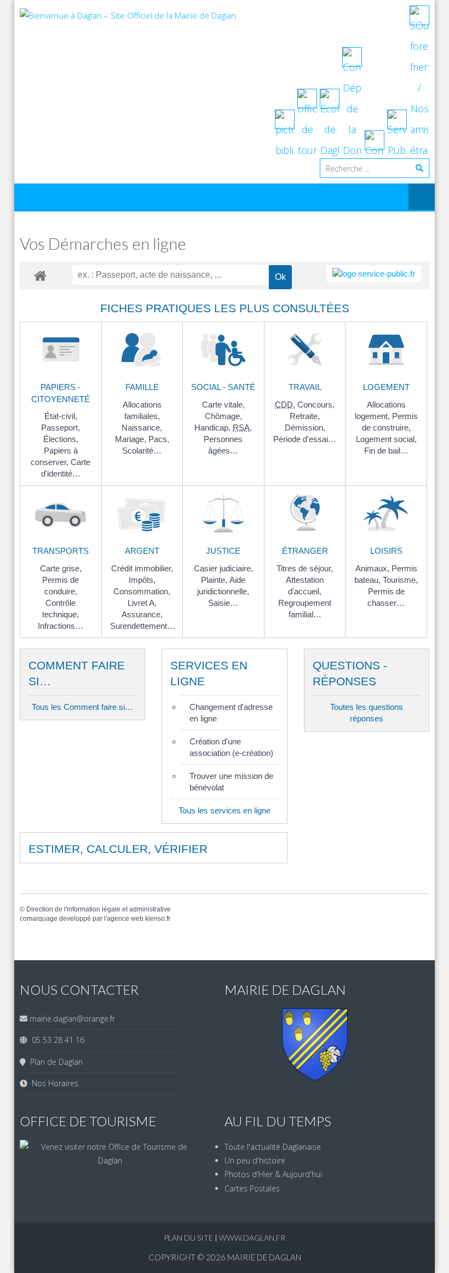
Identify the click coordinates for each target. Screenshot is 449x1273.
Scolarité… (142, 450)
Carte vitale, (223, 404)
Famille (142, 387)
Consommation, (141, 591)
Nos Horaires (52, 1083)
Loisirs (386, 550)
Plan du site (189, 1237)
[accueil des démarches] (40, 275)
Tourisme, (400, 579)
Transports (60, 550)
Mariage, (131, 439)
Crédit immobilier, (142, 568)
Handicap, (213, 427)
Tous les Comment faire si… (82, 707)
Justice (223, 550)
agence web (125, 918)
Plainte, (215, 579)
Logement (386, 387)
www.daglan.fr (252, 1237)
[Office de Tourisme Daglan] (110, 1160)
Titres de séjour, (305, 568)
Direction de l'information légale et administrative (98, 909)
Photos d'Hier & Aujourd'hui (273, 1174)
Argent (142, 550)
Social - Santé (223, 387)
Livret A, (142, 602)
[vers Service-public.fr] (373, 273)
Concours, (316, 404)
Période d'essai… (304, 439)
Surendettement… (142, 625)
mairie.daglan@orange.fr (72, 1018)
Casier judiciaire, (223, 568)
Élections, (60, 439)
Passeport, (60, 427)
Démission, (305, 427)
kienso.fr (157, 918)
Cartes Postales (252, 1188)
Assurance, (142, 614)
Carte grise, (61, 568)
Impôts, (142, 579)
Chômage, (223, 416)
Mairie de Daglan (264, 1257)
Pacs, (158, 439)
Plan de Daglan (54, 1062)
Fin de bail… (386, 450)
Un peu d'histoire (255, 1160)
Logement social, (386, 439)
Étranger (305, 550)
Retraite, (305, 416)
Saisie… (223, 602)
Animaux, (373, 568)
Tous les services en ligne (224, 810)
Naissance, (142, 427)
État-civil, (60, 416)
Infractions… (60, 625)
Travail (305, 387)
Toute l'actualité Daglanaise (273, 1147)
